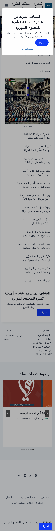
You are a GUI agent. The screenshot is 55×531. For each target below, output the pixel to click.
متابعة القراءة (27, 49)
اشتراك (41, 42)
